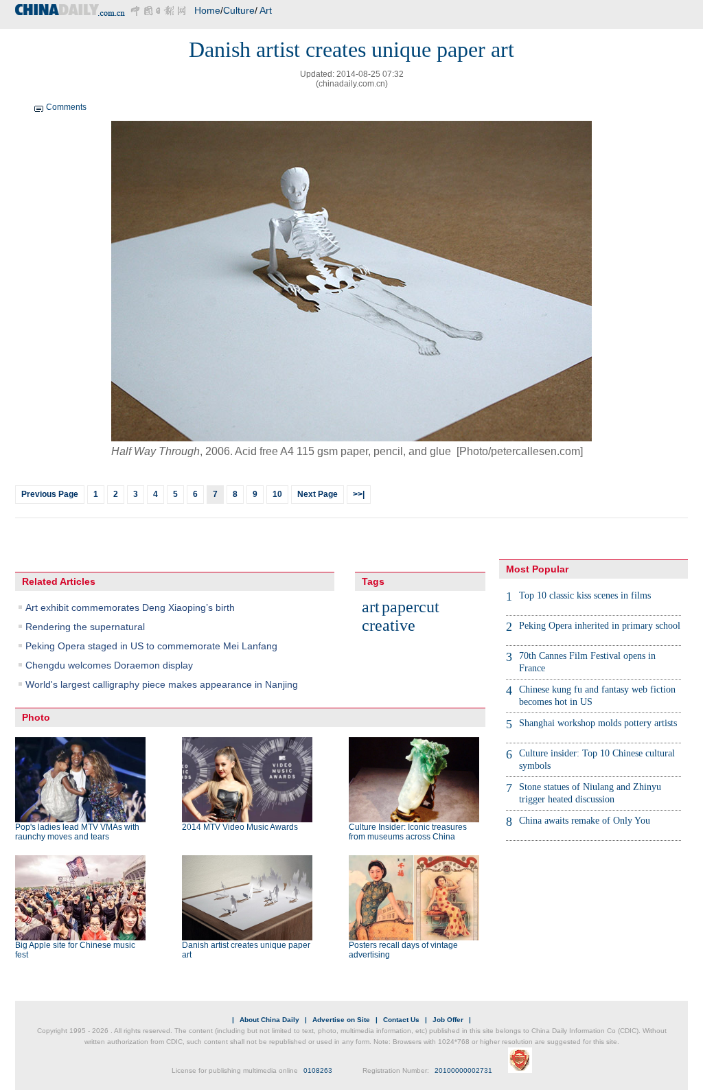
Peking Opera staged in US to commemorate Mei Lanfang (151, 645)
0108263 (317, 1070)
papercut (410, 607)
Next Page (317, 494)
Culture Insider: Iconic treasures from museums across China (408, 832)
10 (277, 494)
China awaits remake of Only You (584, 820)
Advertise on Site (341, 1019)
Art (266, 10)
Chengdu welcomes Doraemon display (109, 665)
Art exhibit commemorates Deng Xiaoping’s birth (130, 607)
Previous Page (49, 494)
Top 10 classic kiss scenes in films (585, 595)
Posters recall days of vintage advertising (403, 950)
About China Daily (269, 1019)
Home (207, 10)
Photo (36, 717)
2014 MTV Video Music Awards (240, 827)
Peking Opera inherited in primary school (599, 626)
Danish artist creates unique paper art (246, 950)
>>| (359, 494)
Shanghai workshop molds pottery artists (598, 723)
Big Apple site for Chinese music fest (75, 950)
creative (388, 625)
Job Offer (448, 1019)
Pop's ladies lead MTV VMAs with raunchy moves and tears (77, 832)
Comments (66, 107)
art (371, 607)
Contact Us (401, 1019)
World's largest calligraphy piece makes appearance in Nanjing (161, 684)
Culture (239, 10)
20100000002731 (463, 1070)
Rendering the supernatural (85, 626)
